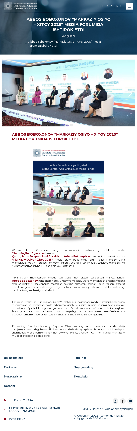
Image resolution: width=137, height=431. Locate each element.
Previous (7, 93)
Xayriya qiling (83, 367)
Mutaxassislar (13, 376)
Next (130, 93)
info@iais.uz (17, 418)
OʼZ (109, 6)
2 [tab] (71, 125)
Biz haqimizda (13, 358)
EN (100, 6)
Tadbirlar (80, 358)
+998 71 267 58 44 (21, 400)
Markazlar (10, 367)
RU (118, 6)
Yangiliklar (68, 36)
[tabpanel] (68, 93)
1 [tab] (66, 125)
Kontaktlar (81, 376)
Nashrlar (9, 386)
